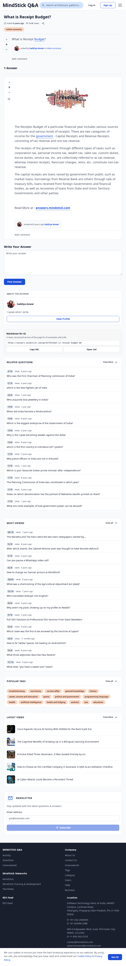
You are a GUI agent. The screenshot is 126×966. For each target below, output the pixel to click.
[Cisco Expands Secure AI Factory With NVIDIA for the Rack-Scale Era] (11, 729)
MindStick (8, 879)
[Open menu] (120, 5)
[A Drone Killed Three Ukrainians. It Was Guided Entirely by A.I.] (11, 754)
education (98, 702)
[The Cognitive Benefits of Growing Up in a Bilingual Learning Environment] (11, 741)
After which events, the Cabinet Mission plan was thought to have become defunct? (53, 548)
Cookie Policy (84, 956)
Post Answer (14, 281)
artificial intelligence (31, 702)
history (93, 691)
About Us (70, 855)
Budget (39, 39)
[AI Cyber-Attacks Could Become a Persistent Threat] (11, 779)
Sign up (108, 5)
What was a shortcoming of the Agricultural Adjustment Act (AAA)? (43, 584)
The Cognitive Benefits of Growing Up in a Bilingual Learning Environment (58, 741)
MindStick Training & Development (22, 884)
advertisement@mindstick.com (84, 945)
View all (109, 522)
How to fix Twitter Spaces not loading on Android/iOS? (36, 643)
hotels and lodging (56, 702)
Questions (8, 860)
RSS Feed (8, 903)
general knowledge (74, 691)
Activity (6, 855)
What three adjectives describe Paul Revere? (31, 654)
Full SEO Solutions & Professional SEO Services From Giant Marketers (44, 619)
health (12, 702)
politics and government (67, 696)
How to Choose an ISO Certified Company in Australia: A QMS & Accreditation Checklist (65, 766)
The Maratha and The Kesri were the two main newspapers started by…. (46, 536)
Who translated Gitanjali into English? (27, 595)
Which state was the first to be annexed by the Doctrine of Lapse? (43, 631)
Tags (67, 870)
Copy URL (34, 349)
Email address (14, 812)
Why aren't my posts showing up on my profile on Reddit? (38, 607)
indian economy (14, 29)
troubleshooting (17, 691)
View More (108, 362)
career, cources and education (23, 696)
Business (70, 890)
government (45, 136)
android (75, 702)
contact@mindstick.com (80, 942)
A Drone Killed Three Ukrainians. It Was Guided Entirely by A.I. (51, 754)
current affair (53, 691)
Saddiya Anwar (36, 48)
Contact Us (71, 860)
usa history (35, 691)
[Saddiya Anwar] (17, 48)
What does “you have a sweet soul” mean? (30, 666)
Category (70, 875)
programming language (96, 696)
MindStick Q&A (20, 5)
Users (68, 880)
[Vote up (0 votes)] (6, 39)
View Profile (63, 318)
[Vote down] (6, 49)
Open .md (91, 349)
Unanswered (10, 865)
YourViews (8, 888)
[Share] (43, 23)
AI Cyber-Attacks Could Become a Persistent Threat (45, 779)
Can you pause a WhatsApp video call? (28, 560)
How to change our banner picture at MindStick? (33, 572)
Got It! (115, 957)
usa (86, 702)
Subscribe (65, 827)
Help (67, 885)
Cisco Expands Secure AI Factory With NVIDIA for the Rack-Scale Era (54, 729)
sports (46, 696)
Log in (91, 5)
